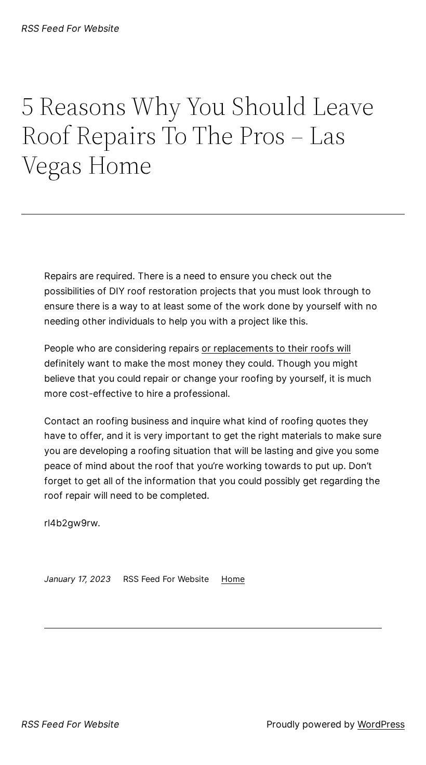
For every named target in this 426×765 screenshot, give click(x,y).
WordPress (381, 724)
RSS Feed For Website (70, 28)
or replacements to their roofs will (276, 348)
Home (233, 579)
